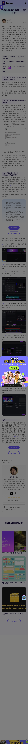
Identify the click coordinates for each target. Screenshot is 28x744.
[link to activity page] (14, 371)
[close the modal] (26, 358)
